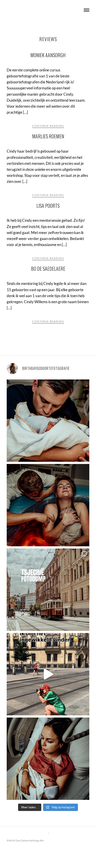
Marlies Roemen (48, 136)
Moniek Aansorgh (48, 54)
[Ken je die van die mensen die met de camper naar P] (48, 590)
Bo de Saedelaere (48, 268)
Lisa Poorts (48, 205)
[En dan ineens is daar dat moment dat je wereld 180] (48, 420)
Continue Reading (48, 125)
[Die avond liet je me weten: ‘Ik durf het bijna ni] (48, 505)
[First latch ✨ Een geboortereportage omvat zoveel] (48, 759)
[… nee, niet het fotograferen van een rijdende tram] (48, 674)
